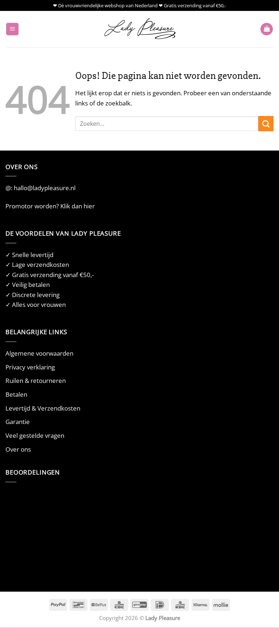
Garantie (17, 421)
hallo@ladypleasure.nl (45, 188)
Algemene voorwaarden (39, 353)
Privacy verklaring (30, 367)
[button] (12, 29)
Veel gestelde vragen (34, 435)
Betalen (16, 394)
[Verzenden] (266, 123)
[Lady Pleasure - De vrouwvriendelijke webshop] (139, 29)
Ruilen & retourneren (35, 380)
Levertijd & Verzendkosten (42, 408)
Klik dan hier (77, 206)
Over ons (18, 449)
